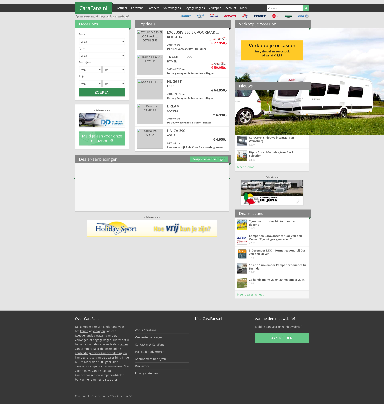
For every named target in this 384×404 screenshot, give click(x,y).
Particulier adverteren (149, 352)
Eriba (200, 16)
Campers (153, 8)
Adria (214, 16)
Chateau (288, 16)
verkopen (99, 331)
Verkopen (215, 8)
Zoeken (102, 92)
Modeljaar (85, 62)
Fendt (260, 16)
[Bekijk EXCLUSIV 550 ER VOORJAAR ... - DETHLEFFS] (182, 40)
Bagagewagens (195, 8)
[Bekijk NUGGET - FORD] (182, 89)
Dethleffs (230, 16)
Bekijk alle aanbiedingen (208, 159)
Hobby (185, 16)
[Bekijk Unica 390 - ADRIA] (182, 139)
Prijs (81, 76)
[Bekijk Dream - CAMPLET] (182, 114)
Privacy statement (147, 373)
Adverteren (98, 396)
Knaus (303, 16)
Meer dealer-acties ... (251, 294)
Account (230, 8)
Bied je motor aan (272, 49)
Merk (82, 34)
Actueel (122, 8)
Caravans (137, 8)
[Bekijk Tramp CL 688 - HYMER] (182, 65)
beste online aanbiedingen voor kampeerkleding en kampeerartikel (101, 353)
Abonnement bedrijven (150, 359)
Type (82, 48)
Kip (245, 16)
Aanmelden (282, 338)
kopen (84, 331)
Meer (243, 8)
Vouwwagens (172, 8)
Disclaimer (142, 366)
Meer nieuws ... (247, 167)
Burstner (275, 16)
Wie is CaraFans (145, 330)
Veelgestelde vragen (148, 337)
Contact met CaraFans (149, 344)
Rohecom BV (124, 396)
